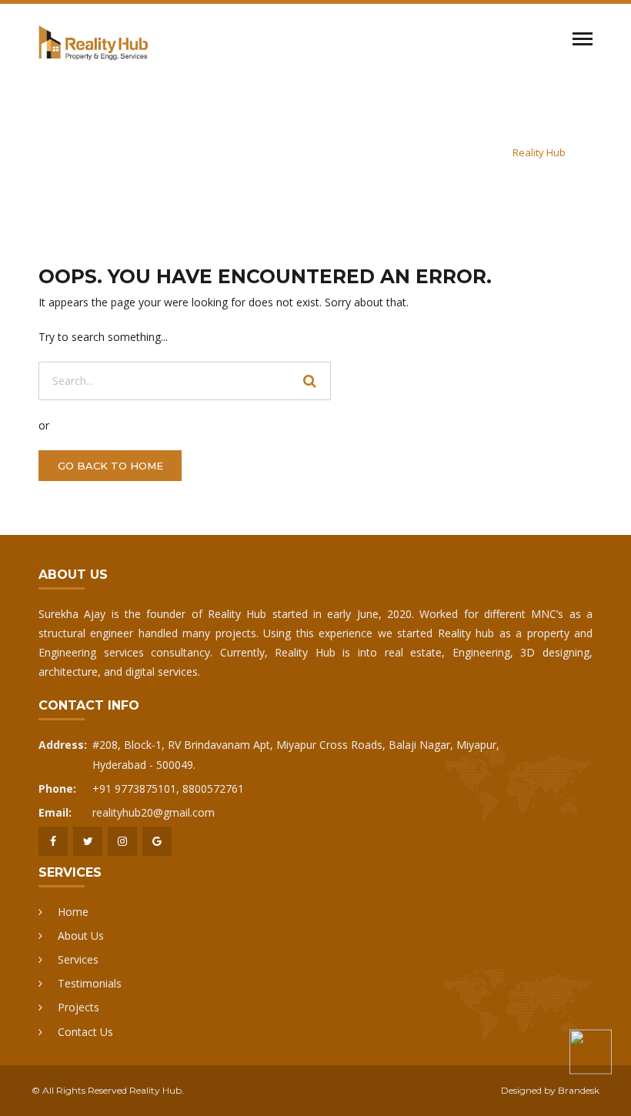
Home (73, 911)
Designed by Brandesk (550, 1090)
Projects (78, 1007)
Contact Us (85, 1031)
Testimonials (90, 983)
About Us (81, 935)
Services (78, 959)
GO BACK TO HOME (110, 465)
